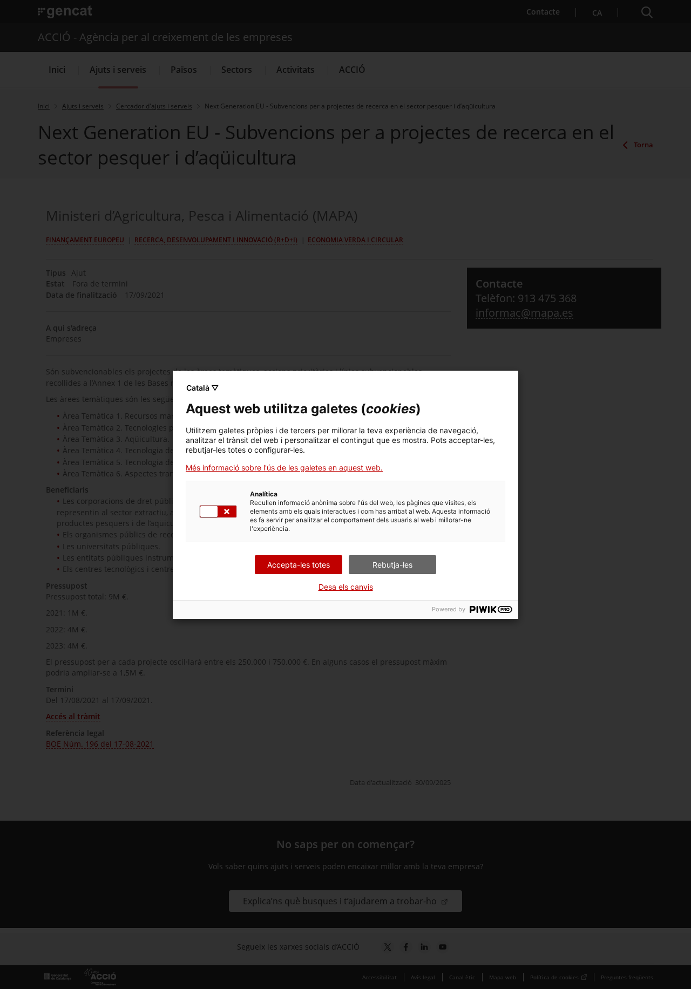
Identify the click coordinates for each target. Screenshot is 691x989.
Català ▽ (202, 387)
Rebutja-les (392, 564)
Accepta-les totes (298, 564)
